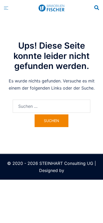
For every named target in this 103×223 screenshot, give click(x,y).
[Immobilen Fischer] (51, 7)
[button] (96, 8)
